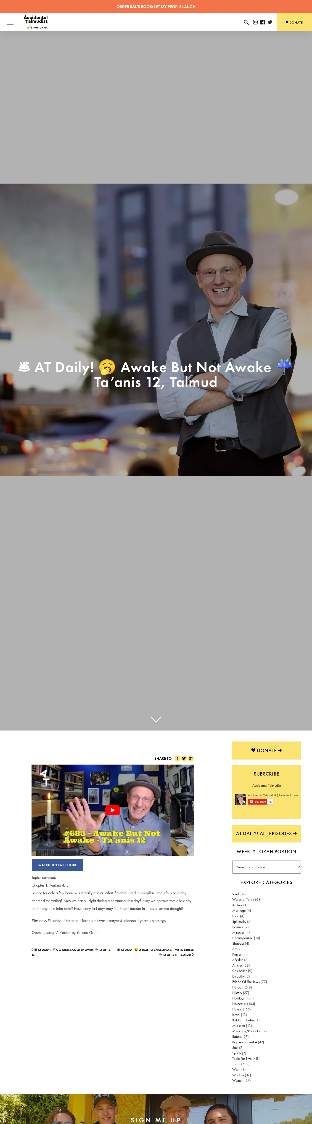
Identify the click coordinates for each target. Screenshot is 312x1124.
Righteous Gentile (244, 1042)
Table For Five (242, 1058)
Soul (235, 1047)
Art (234, 948)
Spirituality (239, 921)
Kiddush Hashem (244, 1020)
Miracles (238, 932)
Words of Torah (243, 899)
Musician (238, 1025)
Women (237, 1080)
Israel (236, 1014)
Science (237, 927)
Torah (236, 1064)
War (235, 1069)
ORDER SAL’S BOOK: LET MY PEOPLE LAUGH (156, 6)
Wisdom (238, 1075)
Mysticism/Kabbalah (247, 1031)
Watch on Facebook (57, 865)
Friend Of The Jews (246, 981)
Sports (236, 1053)
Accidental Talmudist (266, 785)
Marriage (239, 910)
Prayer (236, 954)
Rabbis (237, 1036)
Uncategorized (242, 937)
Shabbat (238, 943)
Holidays (238, 998)
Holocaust (239, 1003)
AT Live (237, 905)
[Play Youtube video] (113, 810)
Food (235, 916)
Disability (238, 976)
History (237, 992)
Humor (237, 1009)
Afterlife (237, 959)
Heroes (237, 987)
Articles (237, 965)
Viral (235, 894)
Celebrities (239, 970)
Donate (295, 22)
